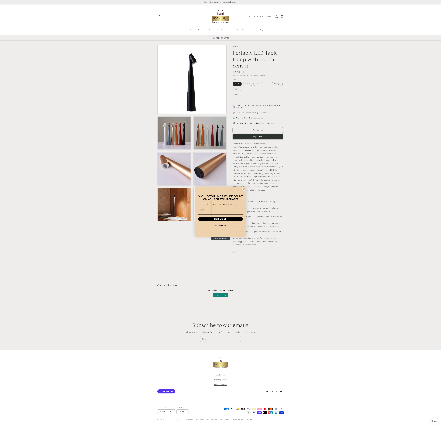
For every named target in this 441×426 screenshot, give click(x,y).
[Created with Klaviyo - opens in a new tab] (220, 238)
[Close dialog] (243, 189)
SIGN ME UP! (221, 219)
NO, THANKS (220, 226)
